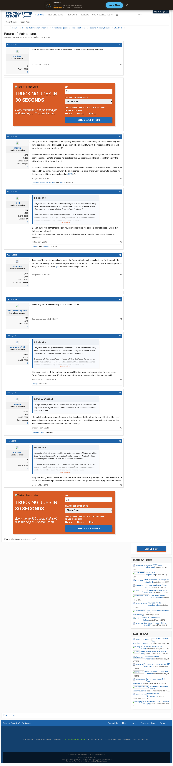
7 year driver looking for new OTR (157, 664)
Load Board (150, 572)
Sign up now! (151, 548)
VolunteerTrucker (156, 598)
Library (58, 740)
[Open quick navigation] (165, 27)
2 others (62, 183)
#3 (120, 191)
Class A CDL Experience (76, 97)
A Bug (143, 649)
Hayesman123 (152, 696)
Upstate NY (23, 219)
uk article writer (154, 605)
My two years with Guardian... (152, 646)
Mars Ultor (148, 666)
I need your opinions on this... (155, 585)
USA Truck (20, 37)
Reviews (85, 15)
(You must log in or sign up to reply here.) (20, 539)
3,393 (26, 274)
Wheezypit (148, 659)
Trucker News (43, 740)
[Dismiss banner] (127, 5)
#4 (120, 255)
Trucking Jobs (55, 15)
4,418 (26, 354)
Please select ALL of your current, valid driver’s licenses (85, 109)
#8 (120, 441)
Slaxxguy (146, 703)
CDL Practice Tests (102, 15)
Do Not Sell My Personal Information (126, 740)
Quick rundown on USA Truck (155, 590)
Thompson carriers (151, 657)
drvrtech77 (148, 674)
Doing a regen (22, 164)
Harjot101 (147, 587)
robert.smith (150, 567)
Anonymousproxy (139, 691)
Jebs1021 (148, 625)
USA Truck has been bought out (156, 580)
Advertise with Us (75, 740)
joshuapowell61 (45, 183)
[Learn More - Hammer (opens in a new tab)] (86, 5)
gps (57, 266)
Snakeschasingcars (17, 310)
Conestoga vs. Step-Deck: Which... (153, 651)
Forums (39, 15)
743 (26, 318)
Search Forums (11, 22)
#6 (120, 336)
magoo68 (45, 246)
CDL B (81, 114)
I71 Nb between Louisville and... (156, 671)
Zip (66, 87)
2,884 (26, 210)
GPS (70, 174)
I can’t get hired (153, 694)
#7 (120, 393)
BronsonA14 (137, 683)
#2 (120, 136)
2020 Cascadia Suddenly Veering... (156, 701)
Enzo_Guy (148, 592)
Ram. (142, 654)
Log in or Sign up (161, 12)
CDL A (69, 114)
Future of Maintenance (151, 618)
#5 (120, 299)
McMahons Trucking (141, 643)
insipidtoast (150, 575)
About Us (28, 740)
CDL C (93, 114)
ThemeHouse (101, 761)
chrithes (36, 37)
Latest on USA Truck (154, 565)
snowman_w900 (17, 347)
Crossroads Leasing (157, 595)
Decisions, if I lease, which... (155, 623)
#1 (120, 45)
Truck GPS (71, 15)
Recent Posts (25, 22)
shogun (17, 148)
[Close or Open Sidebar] (162, 27)
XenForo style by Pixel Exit (86, 758)
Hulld (54, 183)
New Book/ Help (154, 603)
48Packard (148, 582)
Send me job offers (89, 119)
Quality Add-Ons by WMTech (86, 759)
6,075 (26, 155)
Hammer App (95, 740)
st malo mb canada (20, 282)
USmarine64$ (138, 615)
